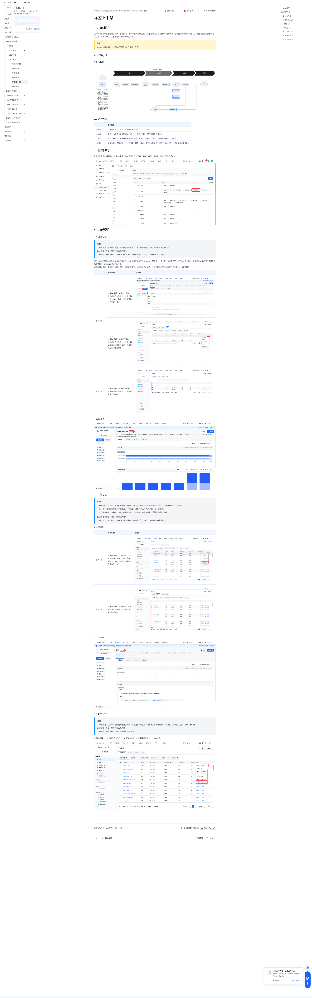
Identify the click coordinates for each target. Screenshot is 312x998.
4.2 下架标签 (288, 35)
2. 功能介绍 (285, 12)
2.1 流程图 (287, 16)
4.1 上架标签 (288, 31)
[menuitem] (15, 46)
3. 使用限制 (285, 24)
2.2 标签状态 (288, 20)
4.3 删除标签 (288, 39)
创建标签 (100, 261)
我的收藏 (213, 11)
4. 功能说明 (285, 28)
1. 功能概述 (285, 8)
